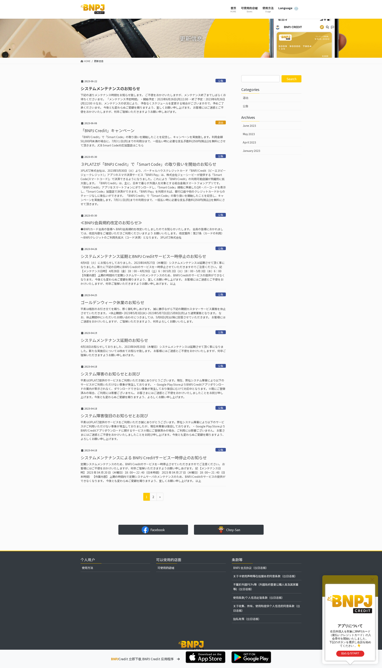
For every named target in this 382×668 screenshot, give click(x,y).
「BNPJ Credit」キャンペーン (107, 130)
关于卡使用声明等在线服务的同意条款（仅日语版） (265, 576)
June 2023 (249, 126)
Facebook (157, 529)
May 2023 (249, 134)
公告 (220, 81)
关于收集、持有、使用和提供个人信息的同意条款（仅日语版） (266, 608)
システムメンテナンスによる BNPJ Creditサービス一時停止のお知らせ (144, 457)
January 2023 (251, 151)
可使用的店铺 (166, 568)
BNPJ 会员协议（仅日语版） (250, 568)
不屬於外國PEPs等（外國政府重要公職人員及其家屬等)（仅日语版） (265, 586)
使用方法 (87, 568)
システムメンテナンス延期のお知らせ (114, 340)
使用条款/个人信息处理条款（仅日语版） (258, 598)
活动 (220, 122)
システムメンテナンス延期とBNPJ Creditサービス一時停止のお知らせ (143, 256)
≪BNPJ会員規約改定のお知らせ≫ (111, 222)
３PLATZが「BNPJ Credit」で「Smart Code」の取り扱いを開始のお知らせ (148, 164)
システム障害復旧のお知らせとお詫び (114, 415)
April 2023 (249, 142)
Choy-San (233, 529)
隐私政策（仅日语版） (247, 619)
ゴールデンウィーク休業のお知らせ (112, 302)
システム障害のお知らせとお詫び (110, 374)
